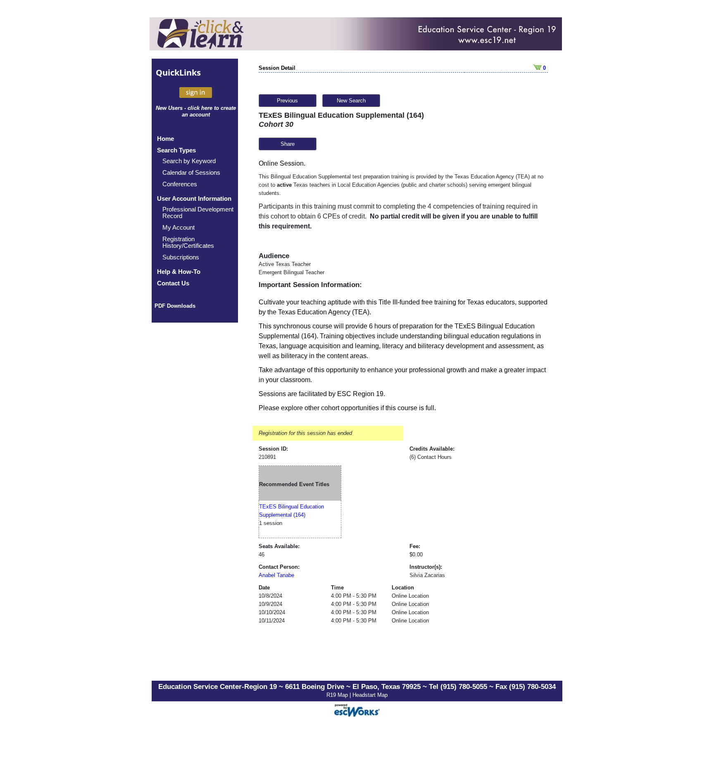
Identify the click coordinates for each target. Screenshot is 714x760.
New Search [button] (351, 100)
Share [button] (288, 144)
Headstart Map (370, 695)
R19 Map (338, 695)
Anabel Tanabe (276, 575)
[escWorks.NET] (357, 709)
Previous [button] (287, 100)
